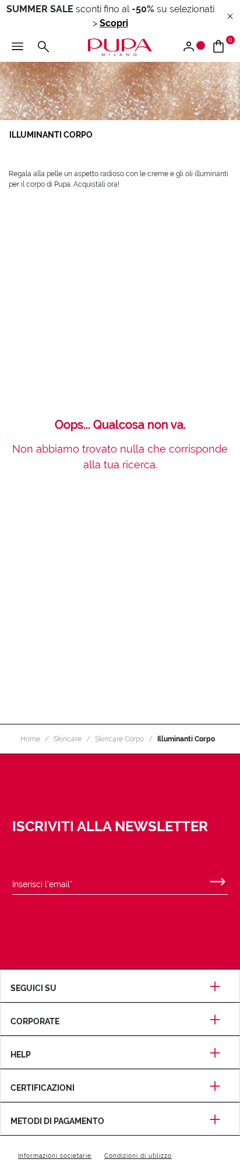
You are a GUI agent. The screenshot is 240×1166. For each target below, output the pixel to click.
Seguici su (33, 988)
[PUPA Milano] (120, 46)
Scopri (114, 23)
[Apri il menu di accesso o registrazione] (193, 47)
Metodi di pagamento (57, 1121)
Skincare (68, 739)
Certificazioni (42, 1088)
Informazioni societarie (54, 1156)
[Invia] (217, 879)
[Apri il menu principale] (17, 47)
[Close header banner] (230, 16)
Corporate (34, 1021)
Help (20, 1054)
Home (30, 739)
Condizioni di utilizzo (138, 1156)
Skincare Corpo (119, 739)
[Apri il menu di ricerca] (43, 47)
